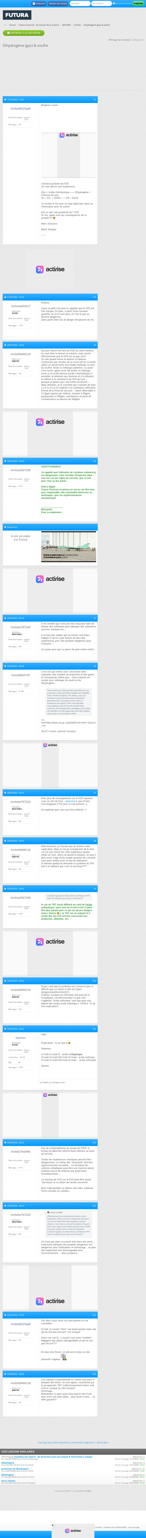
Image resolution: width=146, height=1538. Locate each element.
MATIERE (66, 25)
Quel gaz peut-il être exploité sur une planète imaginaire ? (67, 1442)
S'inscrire (39, 3)
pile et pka (102, 1442)
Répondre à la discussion (23, 33)
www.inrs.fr (71, 801)
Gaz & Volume (8, 1480)
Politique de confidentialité (115, 1527)
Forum (13, 25)
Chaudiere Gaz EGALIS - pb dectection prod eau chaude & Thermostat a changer (53, 1456)
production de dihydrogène (14, 1468)
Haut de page (133, 1527)
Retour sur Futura (58, 3)
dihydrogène (7, 1474)
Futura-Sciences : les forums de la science (39, 25)
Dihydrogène (7, 1462)
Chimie (77, 25)
